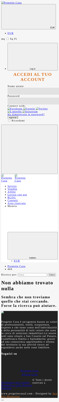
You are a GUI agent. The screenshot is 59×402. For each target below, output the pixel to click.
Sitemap (6, 388)
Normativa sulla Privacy (16, 385)
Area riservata (17, 203)
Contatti (13, 200)
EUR (52, 27)
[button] (15, 108)
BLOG (12, 197)
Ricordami (18, 120)
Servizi (12, 186)
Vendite (12, 189)
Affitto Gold (30, 374)
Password (14, 96)
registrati (13, 117)
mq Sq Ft (9, 39)
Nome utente (16, 86)
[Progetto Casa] (11, 2)
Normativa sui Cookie (15, 382)
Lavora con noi (17, 194)
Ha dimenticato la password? (26, 114)
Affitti (12, 191)
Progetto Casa (30, 370)
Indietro (32, 258)
